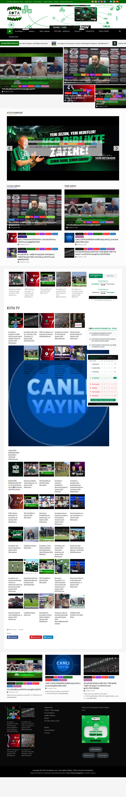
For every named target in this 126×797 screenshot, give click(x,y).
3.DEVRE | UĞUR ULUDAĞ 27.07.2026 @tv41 (76, 634)
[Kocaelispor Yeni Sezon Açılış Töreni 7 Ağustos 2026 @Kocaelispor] (15, 555)
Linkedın (49, 657)
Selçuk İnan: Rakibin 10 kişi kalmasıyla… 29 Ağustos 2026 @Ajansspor (27, 89)
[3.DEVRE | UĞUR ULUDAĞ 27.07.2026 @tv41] (77, 622)
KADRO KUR (13, 37)
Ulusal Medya (7, 86)
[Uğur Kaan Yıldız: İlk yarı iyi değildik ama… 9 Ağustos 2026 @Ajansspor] (15, 622)
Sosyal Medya (37, 1)
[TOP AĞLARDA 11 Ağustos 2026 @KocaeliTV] (46, 588)
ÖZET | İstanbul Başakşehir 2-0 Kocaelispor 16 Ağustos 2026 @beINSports (13, 537)
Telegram (111, 1)
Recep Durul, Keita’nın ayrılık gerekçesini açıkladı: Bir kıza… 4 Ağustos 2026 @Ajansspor (63, 158)
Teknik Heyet (43, 83)
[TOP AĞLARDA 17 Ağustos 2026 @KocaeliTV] (31, 523)
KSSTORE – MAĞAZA (62, 31)
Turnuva (78, 30)
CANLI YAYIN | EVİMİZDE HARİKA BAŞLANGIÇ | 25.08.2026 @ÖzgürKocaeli (13, 474)
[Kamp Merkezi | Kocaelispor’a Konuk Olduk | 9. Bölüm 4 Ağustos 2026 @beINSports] (46, 622)
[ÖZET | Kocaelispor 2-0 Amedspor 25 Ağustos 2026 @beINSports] (46, 342)
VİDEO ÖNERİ (104, 31)
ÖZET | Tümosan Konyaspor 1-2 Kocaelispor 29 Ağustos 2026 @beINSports (29, 312)
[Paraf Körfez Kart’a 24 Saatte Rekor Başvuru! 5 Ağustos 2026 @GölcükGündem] (31, 588)
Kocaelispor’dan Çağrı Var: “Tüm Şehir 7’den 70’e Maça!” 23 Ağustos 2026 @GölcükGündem (30, 356)
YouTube (117, 1)
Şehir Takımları (45, 31)
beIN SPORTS (78, 90)
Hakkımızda (28, 1)
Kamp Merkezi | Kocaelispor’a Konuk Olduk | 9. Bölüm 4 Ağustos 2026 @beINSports (45, 637)
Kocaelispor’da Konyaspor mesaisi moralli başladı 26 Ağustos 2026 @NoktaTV (77, 312)
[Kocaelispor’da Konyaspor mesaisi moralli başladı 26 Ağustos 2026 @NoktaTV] (79, 299)
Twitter (24, 657)
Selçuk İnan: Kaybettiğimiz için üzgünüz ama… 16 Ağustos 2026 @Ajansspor (44, 537)
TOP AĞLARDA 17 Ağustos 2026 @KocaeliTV (29, 535)
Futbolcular (49, 153)
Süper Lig (35, 83)
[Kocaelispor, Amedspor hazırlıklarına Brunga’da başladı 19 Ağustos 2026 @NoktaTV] (62, 490)
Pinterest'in (36, 657)
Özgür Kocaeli (98, 253)
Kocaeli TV (109, 96)
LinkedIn (105, 1)
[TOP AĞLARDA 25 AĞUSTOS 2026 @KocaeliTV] (47, 299)
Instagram (102, 1)
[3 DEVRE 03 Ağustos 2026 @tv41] (31, 555)
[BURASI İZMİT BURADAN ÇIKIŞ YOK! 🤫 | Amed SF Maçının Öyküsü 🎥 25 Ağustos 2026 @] (15, 490)
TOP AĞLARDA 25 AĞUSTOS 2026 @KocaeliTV (83, 245)
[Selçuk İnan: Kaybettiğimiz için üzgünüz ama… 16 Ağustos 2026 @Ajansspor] (46, 523)
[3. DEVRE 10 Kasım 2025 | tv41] (31, 622)
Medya (31, 31)
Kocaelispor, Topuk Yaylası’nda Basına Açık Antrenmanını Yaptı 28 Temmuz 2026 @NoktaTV (46, 569)
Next (116, 158)
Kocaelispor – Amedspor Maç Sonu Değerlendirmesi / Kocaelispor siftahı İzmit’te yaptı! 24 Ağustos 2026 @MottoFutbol (61, 390)
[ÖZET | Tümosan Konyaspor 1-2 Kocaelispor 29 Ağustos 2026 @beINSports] (32, 299)
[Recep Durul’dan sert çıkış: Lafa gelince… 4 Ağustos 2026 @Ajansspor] (77, 523)
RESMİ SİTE (90, 31)
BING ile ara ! (88, 775)
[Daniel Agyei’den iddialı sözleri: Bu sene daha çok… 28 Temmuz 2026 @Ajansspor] (77, 555)
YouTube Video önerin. (66, 1)
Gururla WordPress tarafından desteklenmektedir (47, 793)
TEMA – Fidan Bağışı (51, 730)
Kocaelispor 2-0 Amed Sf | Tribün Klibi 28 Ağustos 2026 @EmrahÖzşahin (61, 312)
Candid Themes (89, 793)
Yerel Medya (113, 99)
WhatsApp (114, 1)
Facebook (99, 1)
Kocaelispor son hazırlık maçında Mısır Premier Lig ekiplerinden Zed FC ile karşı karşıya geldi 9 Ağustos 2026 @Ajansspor (15, 604)
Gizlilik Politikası (48, 1)
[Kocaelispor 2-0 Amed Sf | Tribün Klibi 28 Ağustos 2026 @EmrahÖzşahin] (63, 299)
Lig (25, 83)
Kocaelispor (20, 30)
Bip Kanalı (92, 1)
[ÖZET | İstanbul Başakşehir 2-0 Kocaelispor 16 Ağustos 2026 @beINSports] (15, 523)
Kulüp (20, 83)
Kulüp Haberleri (15, 113)
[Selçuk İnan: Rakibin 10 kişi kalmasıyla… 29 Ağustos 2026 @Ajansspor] (16, 299)
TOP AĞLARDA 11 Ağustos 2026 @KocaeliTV (44, 600)
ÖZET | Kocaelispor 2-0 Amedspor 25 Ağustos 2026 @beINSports (46, 354)
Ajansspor (14, 83)
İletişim (56, 1)
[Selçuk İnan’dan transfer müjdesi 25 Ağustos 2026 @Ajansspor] (77, 342)
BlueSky (96, 1)
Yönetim (93, 153)
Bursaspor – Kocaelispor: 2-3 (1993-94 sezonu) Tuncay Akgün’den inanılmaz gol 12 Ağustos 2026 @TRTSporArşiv (60, 604)
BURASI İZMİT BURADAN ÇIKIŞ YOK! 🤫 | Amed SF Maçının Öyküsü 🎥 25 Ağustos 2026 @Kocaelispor (70, 43)
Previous (9, 158)
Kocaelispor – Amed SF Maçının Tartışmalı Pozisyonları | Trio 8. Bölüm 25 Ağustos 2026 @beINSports (36, 276)
